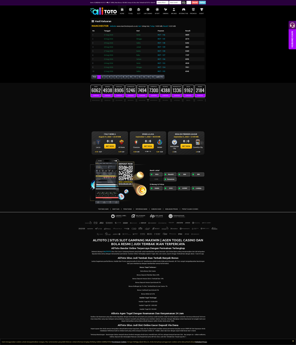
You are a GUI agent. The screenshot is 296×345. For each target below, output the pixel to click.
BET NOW (132, 146)
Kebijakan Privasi (201, 342)
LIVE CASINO (148, 13)
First (94, 77)
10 (131, 77)
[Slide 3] (148, 151)
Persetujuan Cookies (119, 342)
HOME (122, 13)
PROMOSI (193, 13)
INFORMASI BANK (141, 209)
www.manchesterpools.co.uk (127, 26)
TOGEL (130, 13)
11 (135, 77)
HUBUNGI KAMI (156, 209)
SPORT (157, 13)
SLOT (139, 13)
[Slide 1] (145, 151)
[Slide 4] (150, 151)
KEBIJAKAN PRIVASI (171, 209)
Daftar (202, 2)
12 (139, 77)
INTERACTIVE (183, 13)
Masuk (195, 2)
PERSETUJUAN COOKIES (190, 209)
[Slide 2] (147, 151)
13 (144, 77)
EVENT (201, 13)
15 (153, 77)
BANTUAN (116, 209)
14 (148, 77)
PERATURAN (127, 209)
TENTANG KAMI (103, 209)
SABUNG (165, 13)
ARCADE (174, 13)
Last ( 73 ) (159, 77)
